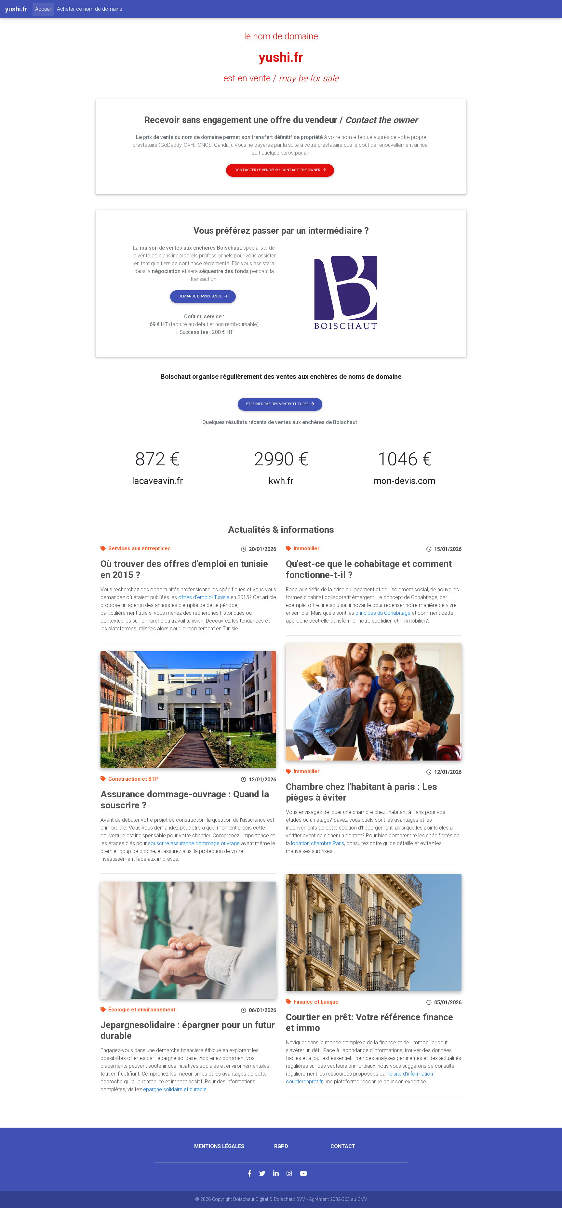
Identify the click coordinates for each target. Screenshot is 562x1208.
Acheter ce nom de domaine (89, 9)
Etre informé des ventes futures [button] (277, 404)
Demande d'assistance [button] (200, 296)
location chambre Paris (317, 843)
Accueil (44, 9)
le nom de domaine (281, 36)
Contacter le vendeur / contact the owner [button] (277, 170)
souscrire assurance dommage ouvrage (194, 843)
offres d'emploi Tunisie (203, 597)
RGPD (281, 1146)
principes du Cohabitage (382, 613)
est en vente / (281, 78)
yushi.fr (281, 57)
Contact (342, 1146)
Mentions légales (219, 1146)
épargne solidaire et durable (175, 1089)
